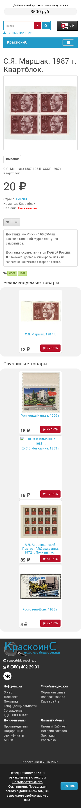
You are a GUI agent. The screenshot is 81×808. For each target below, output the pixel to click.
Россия (21, 199)
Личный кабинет (19, 33)
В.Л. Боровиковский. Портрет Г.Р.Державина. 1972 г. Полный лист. (40, 548)
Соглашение (13, 710)
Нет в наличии (28, 208)
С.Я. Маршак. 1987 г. (40, 334)
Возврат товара (53, 697)
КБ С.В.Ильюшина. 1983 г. (40, 448)
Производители (16, 726)
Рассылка (48, 740)
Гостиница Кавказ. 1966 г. (40, 415)
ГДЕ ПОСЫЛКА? (16, 715)
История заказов (54, 731)
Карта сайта (50, 701)
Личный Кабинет (54, 726)
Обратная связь (53, 692)
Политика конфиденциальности (20, 703)
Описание (12, 159)
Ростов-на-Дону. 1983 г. (40, 609)
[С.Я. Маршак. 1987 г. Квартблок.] (40, 113)
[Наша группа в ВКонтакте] (7, 676)
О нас (8, 692)
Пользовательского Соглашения (25, 784)
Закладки (48, 735)
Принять (69, 786)
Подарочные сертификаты (14, 733)
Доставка (11, 697)
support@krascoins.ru (21, 660)
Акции (8, 740)
